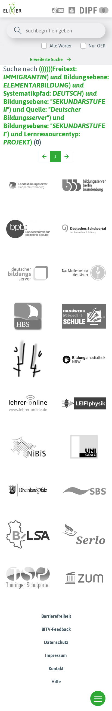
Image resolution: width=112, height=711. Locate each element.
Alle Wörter (60, 45)
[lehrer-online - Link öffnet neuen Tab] (28, 403)
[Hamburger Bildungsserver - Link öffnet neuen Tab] (28, 316)
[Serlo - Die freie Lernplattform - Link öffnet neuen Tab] (84, 534)
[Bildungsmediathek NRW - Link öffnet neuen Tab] (84, 360)
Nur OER (97, 45)
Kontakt (56, 668)
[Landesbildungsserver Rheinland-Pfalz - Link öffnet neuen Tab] (28, 491)
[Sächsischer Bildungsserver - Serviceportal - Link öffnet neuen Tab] (84, 491)
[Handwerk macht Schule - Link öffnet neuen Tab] (84, 316)
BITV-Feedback (56, 629)
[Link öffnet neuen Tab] (94, 9)
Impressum (56, 655)
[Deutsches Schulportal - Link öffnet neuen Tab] (84, 229)
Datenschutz (56, 642)
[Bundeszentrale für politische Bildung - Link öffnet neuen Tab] (28, 229)
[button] (97, 698)
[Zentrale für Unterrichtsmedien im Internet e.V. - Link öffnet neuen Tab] (84, 578)
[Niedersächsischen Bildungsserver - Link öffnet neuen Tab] (28, 447)
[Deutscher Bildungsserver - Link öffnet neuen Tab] (28, 272)
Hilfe (56, 681)
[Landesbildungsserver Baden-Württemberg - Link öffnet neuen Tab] (28, 185)
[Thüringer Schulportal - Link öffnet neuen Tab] (28, 578)
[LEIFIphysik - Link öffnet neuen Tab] (84, 403)
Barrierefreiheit (56, 616)
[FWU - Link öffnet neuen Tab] (84, 272)
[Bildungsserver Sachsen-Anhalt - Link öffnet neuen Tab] (28, 534)
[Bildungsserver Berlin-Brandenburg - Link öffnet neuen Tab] (84, 185)
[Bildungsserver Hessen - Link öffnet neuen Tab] (28, 360)
